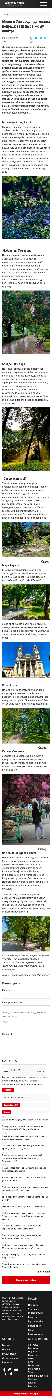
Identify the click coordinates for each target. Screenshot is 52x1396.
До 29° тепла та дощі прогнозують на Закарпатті (25, 1120)
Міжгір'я (32, 1386)
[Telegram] (4, 1374)
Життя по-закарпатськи (35, 1311)
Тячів (31, 1372)
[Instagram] (9, 1370)
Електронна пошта (12, 1002)
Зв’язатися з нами (10, 1304)
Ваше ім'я (7, 990)
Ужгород (33, 1344)
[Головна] (14, 3)
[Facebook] (4, 1370)
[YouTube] (16, 1370)
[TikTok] (11, 1374)
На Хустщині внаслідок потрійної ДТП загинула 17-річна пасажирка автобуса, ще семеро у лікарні (24, 1216)
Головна (7, 14)
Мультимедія (9, 1353)
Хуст (30, 1362)
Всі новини (44, 1271)
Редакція (7, 1362)
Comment (7, 1034)
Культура (33, 1317)
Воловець (33, 1355)
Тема (5, 1021)
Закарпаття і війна (26, 1280)
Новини (6, 1349)
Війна (31, 1330)
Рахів (31, 1358)
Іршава (32, 1382)
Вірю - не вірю (36, 1321)
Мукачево (33, 1348)
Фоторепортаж (10, 1358)
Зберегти (7, 1090)
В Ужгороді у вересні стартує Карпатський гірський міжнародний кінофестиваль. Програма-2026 (22, 1158)
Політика (33, 1305)
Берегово (33, 1365)
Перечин (33, 1351)
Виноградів (34, 1369)
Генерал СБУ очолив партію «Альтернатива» (23, 1206)
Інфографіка (34, 1325)
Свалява (32, 1379)
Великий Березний (38, 1375)
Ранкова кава (35, 1334)
